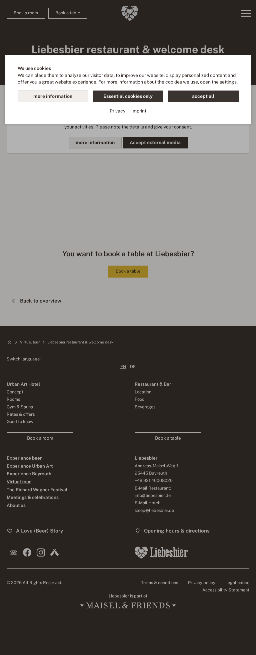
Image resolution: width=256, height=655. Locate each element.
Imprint (138, 110)
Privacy (117, 110)
